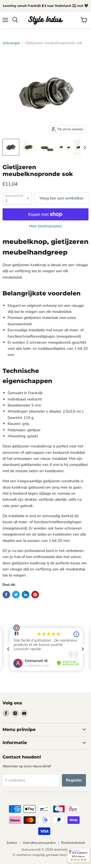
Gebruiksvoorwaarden (39, 843)
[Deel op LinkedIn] (25, 594)
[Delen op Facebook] (6, 594)
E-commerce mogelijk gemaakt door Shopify (45, 855)
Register (74, 780)
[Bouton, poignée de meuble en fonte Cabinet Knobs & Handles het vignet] (11, 147)
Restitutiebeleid (73, 843)
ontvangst (11, 43)
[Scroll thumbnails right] (84, 147)
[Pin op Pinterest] (35, 594)
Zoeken (11, 843)
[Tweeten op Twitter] (16, 594)
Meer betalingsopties (45, 226)
